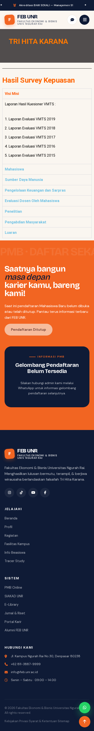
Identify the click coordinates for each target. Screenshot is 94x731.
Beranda (11, 518)
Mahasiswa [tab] (14, 169)
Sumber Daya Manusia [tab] (24, 180)
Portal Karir (13, 622)
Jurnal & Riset (15, 613)
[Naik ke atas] (84, 721)
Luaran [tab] (11, 232)
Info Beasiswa (15, 553)
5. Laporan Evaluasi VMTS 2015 (30, 155)
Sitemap (63, 721)
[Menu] (84, 20)
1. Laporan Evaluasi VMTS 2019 (30, 119)
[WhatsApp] (84, 707)
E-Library (11, 605)
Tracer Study (15, 561)
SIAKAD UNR (14, 596)
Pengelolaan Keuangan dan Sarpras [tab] (35, 190)
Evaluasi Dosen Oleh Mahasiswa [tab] (32, 201)
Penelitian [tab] (13, 211)
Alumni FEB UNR (16, 630)
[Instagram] (9, 492)
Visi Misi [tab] (12, 93)
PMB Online (13, 587)
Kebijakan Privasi (16, 721)
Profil (8, 527)
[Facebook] (45, 492)
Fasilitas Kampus (17, 544)
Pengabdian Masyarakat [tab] (25, 222)
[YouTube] (33, 492)
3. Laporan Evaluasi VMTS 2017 (30, 137)
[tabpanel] (47, 131)
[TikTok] (21, 492)
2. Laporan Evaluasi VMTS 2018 (30, 128)
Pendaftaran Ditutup (28, 329)
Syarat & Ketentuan (43, 721)
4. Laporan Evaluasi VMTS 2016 (30, 146)
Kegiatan (11, 535)
